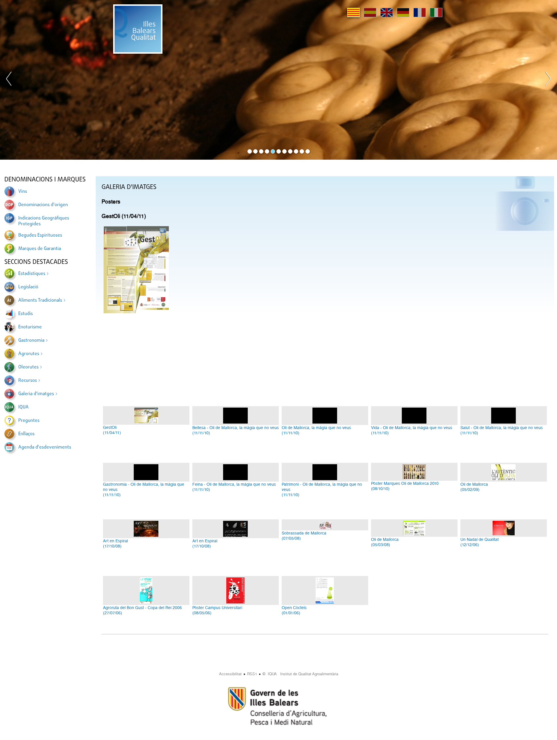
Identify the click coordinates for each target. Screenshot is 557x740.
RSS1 (252, 674)
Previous (9, 79)
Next (548, 79)
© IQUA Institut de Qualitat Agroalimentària (300, 674)
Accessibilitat (230, 674)
